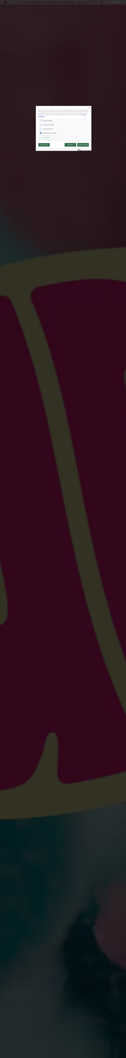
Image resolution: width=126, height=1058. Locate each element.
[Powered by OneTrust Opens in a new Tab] (84, 150)
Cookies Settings (45, 137)
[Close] (89, 108)
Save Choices (44, 144)
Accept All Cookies (83, 144)
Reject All (70, 144)
